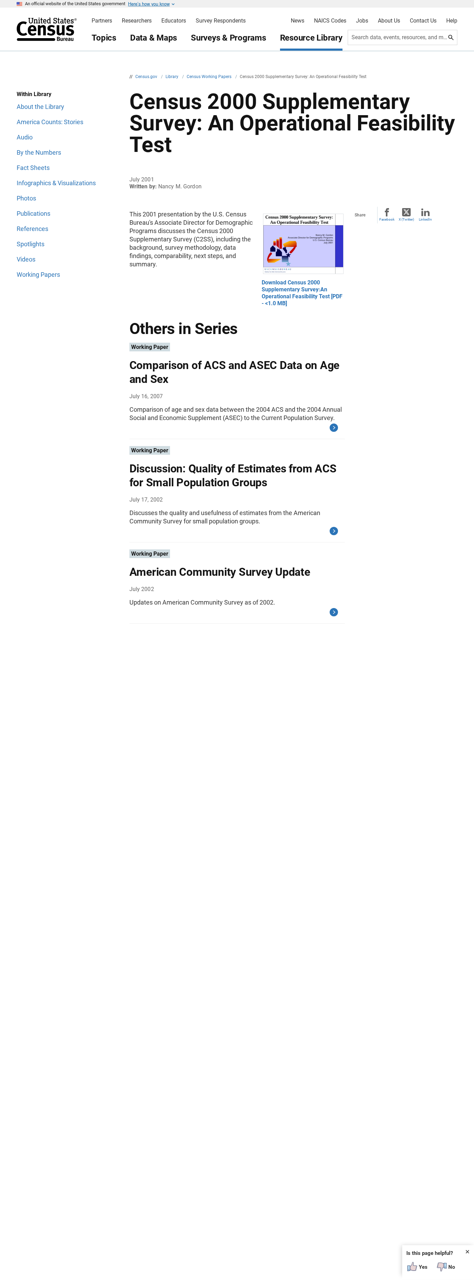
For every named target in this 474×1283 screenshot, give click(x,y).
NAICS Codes (330, 21)
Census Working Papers (209, 76)
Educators (173, 21)
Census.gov (146, 76)
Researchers (137, 21)
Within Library (34, 94)
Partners (102, 21)
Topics (104, 38)
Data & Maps (153, 38)
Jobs (362, 21)
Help (451, 21)
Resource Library (311, 38)
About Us (389, 21)
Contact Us (423, 21)
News (297, 21)
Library (172, 76)
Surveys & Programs (228, 38)
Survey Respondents (221, 21)
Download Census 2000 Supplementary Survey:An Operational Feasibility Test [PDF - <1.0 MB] (302, 293)
